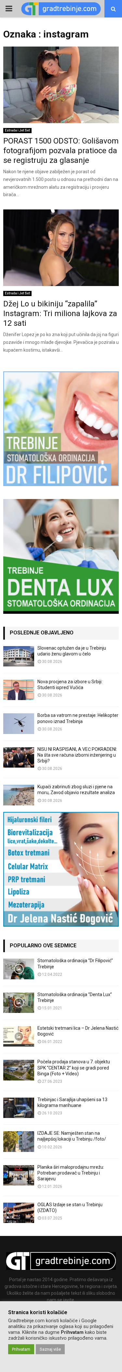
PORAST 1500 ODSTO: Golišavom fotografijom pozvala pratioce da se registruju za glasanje (61, 150)
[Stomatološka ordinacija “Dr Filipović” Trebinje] (18, 969)
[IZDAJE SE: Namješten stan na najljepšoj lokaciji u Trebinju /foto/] (18, 1141)
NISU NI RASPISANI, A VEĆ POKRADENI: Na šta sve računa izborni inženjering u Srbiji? (77, 755)
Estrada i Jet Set (17, 130)
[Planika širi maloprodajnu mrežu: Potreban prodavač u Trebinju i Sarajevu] (18, 1175)
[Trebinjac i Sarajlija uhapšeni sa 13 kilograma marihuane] (18, 1108)
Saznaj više (50, 1349)
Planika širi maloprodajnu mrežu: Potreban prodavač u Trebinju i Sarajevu (70, 1173)
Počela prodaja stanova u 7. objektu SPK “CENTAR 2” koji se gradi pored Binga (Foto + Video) (73, 1067)
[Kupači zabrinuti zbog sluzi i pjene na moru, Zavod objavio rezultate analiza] (18, 795)
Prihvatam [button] (21, 1349)
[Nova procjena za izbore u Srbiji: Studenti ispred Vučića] (18, 690)
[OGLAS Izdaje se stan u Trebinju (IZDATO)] (18, 1213)
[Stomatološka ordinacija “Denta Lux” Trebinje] (18, 1003)
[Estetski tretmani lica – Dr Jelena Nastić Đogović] (18, 1036)
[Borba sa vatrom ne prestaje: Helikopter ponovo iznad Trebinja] (18, 723)
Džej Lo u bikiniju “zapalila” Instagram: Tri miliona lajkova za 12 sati (60, 313)
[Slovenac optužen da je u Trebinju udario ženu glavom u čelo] (18, 656)
